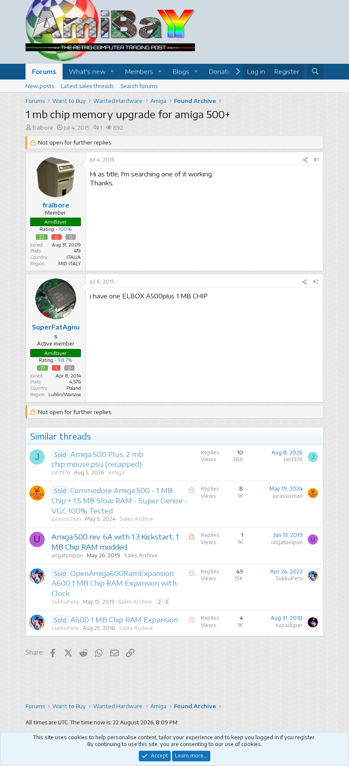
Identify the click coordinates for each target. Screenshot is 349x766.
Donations (224, 71)
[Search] (315, 71)
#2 (316, 281)
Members (139, 71)
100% (65, 229)
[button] (112, 71)
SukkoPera (65, 602)
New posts (40, 85)
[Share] (305, 160)
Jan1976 (60, 472)
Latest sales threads (87, 85)
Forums (44, 71)
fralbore (42, 127)
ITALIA (73, 257)
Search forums (138, 85)
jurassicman (66, 519)
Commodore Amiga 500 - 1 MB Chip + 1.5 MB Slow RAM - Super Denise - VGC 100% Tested (119, 500)
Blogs (180, 71)
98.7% (65, 360)
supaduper (289, 625)
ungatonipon (67, 555)
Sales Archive (136, 519)
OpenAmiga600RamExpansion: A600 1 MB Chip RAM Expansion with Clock (114, 583)
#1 (316, 159)
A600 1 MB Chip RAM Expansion (124, 619)
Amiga (116, 472)
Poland (73, 388)
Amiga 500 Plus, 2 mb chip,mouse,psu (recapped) (97, 459)
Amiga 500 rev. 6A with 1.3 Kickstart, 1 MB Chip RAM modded (115, 541)
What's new (87, 71)
